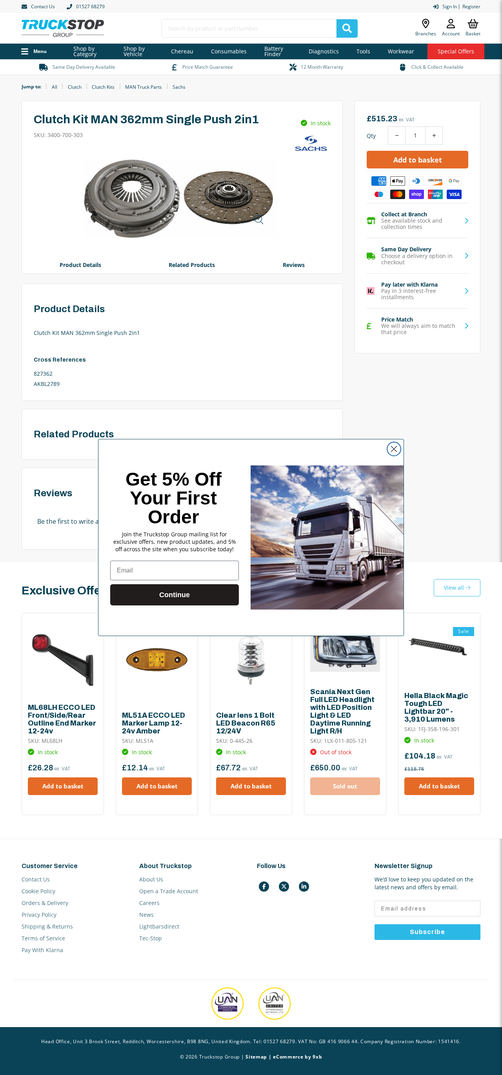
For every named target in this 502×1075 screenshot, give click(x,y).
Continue (174, 595)
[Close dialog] (394, 449)
